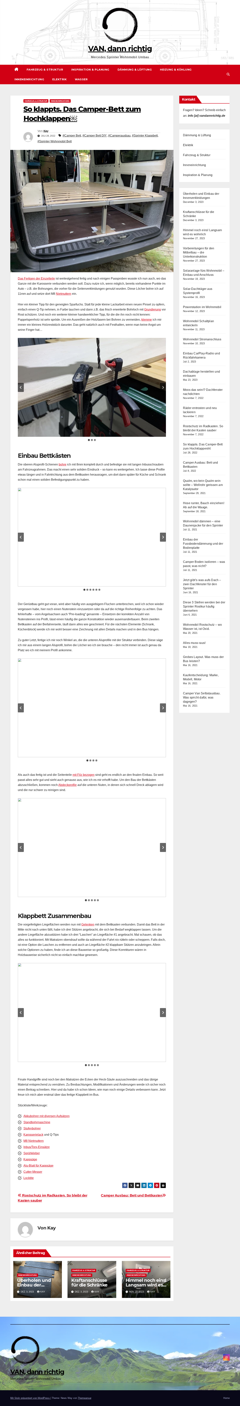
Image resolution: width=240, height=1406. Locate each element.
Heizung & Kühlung (176, 69)
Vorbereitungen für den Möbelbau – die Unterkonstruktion (198, 252)
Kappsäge (30, 1159)
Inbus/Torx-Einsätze (36, 1147)
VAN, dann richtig (120, 48)
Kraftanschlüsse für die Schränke (89, 1282)
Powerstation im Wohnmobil (202, 307)
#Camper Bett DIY (94, 135)
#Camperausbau (119, 135)
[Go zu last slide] (21, 387)
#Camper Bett (72, 135)
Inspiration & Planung (90, 69)
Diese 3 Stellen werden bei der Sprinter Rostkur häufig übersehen (204, 606)
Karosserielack (33, 1134)
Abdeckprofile (67, 784)
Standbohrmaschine (36, 1122)
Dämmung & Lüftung (135, 69)
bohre (62, 464)
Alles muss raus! (194, 642)
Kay (46, 131)
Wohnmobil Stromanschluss (202, 339)
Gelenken (87, 924)
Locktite (28, 1178)
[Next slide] (163, 387)
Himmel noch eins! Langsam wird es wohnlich (146, 1284)
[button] (228, 74)
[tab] (89, 440)
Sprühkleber (31, 1153)
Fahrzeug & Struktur (45, 69)
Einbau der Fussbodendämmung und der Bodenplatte (203, 543)
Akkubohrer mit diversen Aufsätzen (46, 1116)
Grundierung (152, 309)
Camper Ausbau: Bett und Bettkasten (131, 1195)
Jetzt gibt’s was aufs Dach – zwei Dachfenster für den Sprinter (202, 584)
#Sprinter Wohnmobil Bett (55, 141)
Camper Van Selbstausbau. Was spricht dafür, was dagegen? (201, 697)
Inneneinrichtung (29, 79)
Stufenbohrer (32, 1128)
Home (226, 1398)
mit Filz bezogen (83, 774)
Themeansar (84, 1398)
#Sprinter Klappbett (145, 135)
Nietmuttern (63, 293)
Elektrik (59, 79)
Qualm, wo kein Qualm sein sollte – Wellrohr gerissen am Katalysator (203, 485)
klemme (146, 319)
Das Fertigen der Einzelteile (36, 278)
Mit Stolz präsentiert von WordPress (30, 1398)
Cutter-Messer (32, 1171)
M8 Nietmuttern (33, 1140)
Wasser (81, 79)
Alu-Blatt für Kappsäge (38, 1165)
